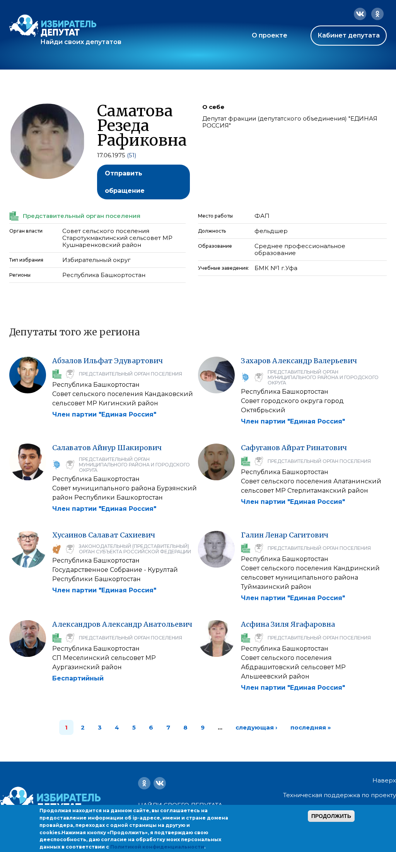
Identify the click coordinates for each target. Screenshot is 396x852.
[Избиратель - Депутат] (52, 25)
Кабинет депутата (348, 35)
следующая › (256, 727)
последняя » (310, 727)
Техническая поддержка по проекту (339, 795)
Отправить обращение (125, 182)
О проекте (269, 35)
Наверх (384, 780)
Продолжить (331, 816)
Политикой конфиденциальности (157, 847)
